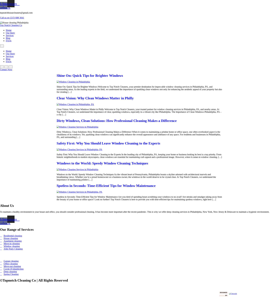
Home (8, 30)
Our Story (10, 33)
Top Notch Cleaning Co (11, 25)
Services (10, 35)
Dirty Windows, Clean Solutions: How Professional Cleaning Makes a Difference (117, 121)
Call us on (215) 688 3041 (12, 17)
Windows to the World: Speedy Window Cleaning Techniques (102, 163)
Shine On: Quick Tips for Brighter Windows (90, 75)
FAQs (8, 40)
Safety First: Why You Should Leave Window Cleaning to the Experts (108, 143)
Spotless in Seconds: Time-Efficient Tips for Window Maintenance (106, 186)
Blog (8, 38)
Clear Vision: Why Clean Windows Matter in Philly (95, 98)
